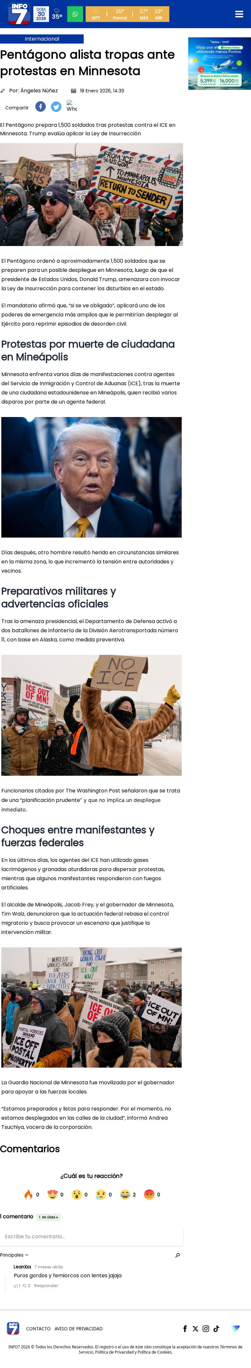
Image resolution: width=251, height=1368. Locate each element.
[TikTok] (216, 1328)
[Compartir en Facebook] (40, 106)
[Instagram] (206, 1328)
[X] (195, 1328)
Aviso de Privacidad (79, 1328)
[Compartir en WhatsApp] (72, 106)
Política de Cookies (155, 1352)
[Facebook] (185, 1328)
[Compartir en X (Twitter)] (56, 106)
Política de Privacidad (114, 1352)
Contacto (38, 1328)
